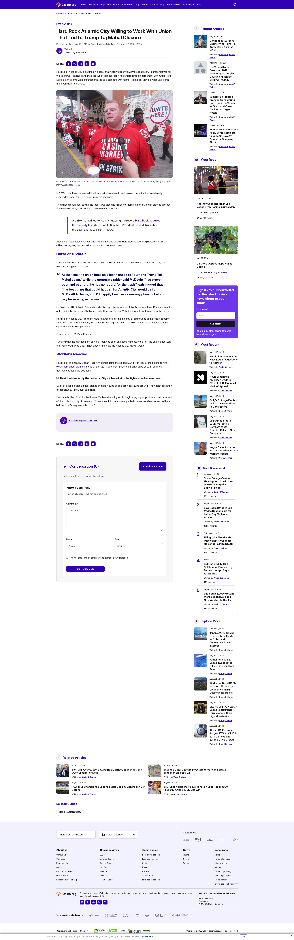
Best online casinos (151, 855)
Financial (93, 4)
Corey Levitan (225, 458)
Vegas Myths (141, 4)
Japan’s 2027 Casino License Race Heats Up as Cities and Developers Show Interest (223, 639)
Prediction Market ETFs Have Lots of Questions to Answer (223, 359)
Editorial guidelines (223, 875)
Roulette (146, 867)
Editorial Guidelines (65, 871)
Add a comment (153, 466)
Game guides (150, 850)
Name (70, 539)
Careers (60, 867)
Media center (220, 880)
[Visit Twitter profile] (82, 902)
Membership (62, 863)
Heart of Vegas (106, 880)
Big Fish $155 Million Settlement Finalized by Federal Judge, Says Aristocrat (218, 568)
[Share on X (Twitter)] (87, 63)
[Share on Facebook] (68, 63)
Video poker (147, 875)
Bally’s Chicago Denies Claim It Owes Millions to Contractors (223, 403)
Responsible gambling (66, 880)
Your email (202, 309)
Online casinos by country (226, 884)
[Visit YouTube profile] (93, 902)
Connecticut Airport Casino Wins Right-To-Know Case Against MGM (222, 45)
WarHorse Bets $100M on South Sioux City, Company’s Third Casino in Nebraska (222, 688)
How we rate (62, 875)
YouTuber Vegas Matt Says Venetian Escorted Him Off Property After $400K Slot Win (196, 788)
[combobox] (76, 835)
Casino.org (214, 931)
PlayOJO (104, 875)
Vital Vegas (188, 4)
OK (243, 936)
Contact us (61, 855)
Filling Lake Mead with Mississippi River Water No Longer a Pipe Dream (218, 540)
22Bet (102, 855)
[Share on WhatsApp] (74, 63)
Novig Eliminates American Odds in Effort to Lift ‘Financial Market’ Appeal (222, 381)
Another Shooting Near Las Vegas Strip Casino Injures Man (216, 205)
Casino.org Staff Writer (75, 52)
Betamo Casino (107, 859)
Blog (199, 4)
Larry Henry (212, 212)
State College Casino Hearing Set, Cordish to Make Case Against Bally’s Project (218, 483)
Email (118, 539)
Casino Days (105, 863)
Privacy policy (221, 863)
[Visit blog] (105, 902)
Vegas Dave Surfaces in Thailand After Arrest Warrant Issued (223, 450)
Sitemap (218, 867)
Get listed (60, 859)
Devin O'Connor (226, 411)
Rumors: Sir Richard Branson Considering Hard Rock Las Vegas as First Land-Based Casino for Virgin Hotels (222, 104)
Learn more (146, 936)
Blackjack (146, 871)
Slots (144, 863)
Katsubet (104, 871)
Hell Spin (104, 867)
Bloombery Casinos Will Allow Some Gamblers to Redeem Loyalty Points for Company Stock (223, 136)
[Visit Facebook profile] (87, 902)
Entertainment (174, 4)
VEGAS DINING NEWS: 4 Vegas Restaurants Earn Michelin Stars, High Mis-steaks (223, 711)
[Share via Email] (93, 63)
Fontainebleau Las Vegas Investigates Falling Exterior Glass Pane (221, 664)
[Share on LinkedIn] (80, 63)
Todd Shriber (225, 367)
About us (61, 850)
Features (187, 863)
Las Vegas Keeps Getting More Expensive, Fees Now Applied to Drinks (219, 597)
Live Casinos (94, 13)
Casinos (186, 859)
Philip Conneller (221, 522)
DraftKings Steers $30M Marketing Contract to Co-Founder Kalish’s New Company (222, 427)
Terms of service (222, 859)
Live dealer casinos (151, 880)
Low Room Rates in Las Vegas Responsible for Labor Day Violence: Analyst (218, 512)
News (84, 4)
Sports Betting (157, 4)
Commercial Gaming (75, 13)
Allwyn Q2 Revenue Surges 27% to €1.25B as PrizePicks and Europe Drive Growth (222, 735)
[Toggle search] (235, 4)
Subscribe (216, 323)
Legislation (105, 4)
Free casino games (151, 859)
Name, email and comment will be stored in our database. (99, 557)
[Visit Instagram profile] (99, 902)
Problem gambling (223, 871)
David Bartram (226, 744)
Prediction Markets (122, 4)
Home (217, 855)
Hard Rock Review (70, 811)
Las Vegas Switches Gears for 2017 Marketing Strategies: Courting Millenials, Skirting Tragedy (222, 73)
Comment (72, 503)
